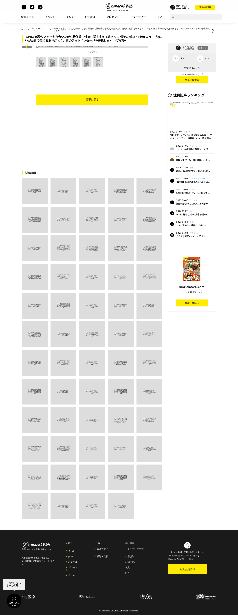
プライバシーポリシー (135, 549)
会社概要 (129, 543)
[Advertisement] (92, 76)
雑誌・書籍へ (192, 303)
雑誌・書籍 (102, 556)
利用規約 (129, 556)
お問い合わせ (132, 562)
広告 (127, 573)
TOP (23, 29)
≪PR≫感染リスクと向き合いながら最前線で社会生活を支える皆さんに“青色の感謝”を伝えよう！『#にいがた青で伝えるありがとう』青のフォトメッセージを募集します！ (131, 29)
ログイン (203, 48)
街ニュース (27, 17)
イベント (50, 17)
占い (159, 17)
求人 (127, 567)
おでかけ (90, 17)
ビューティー (138, 17)
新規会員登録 (205, 7)
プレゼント (112, 17)
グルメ (70, 17)
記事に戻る (92, 99)
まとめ (71, 575)
